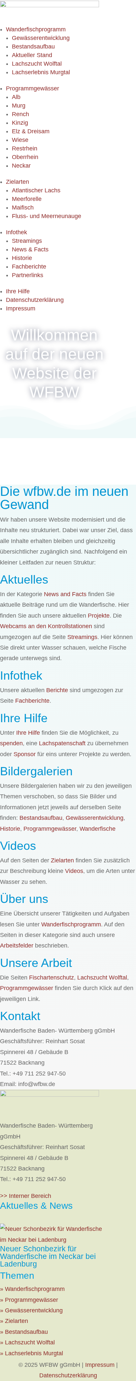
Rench (20, 114)
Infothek (16, 232)
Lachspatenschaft (62, 743)
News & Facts (30, 249)
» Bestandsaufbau (24, 1332)
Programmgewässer (32, 88)
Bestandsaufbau (33, 46)
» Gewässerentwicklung (31, 1310)
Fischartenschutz (51, 977)
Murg (18, 105)
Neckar (21, 165)
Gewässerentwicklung (41, 38)
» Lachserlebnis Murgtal (31, 1353)
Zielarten (17, 181)
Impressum (20, 308)
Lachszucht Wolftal (37, 63)
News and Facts (65, 594)
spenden (11, 743)
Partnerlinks (27, 275)
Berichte (57, 690)
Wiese (20, 140)
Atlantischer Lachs (36, 190)
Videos (74, 871)
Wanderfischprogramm (36, 29)
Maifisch (23, 207)
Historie (22, 258)
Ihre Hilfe (18, 291)
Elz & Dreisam (31, 131)
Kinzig (20, 122)
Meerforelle (27, 199)
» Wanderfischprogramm (32, 1289)
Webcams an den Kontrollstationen (46, 626)
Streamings (27, 241)
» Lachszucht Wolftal (27, 1342)
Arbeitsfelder (16, 945)
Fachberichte (29, 266)
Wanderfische (98, 828)
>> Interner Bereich (25, 1196)
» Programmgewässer (29, 1300)
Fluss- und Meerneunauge (46, 216)
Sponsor (25, 754)
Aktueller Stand (32, 55)
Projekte (99, 615)
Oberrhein (25, 157)
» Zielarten (14, 1321)
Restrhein (24, 148)
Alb (16, 97)
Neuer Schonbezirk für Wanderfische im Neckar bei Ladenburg (48, 1256)
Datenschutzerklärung (35, 300)
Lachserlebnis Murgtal (41, 72)
